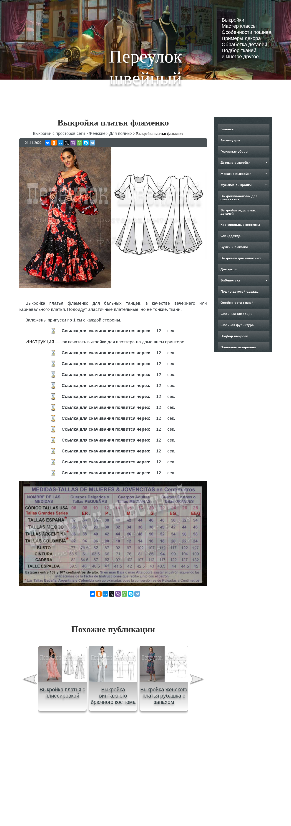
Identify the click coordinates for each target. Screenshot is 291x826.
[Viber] (73, 143)
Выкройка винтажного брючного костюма (113, 696)
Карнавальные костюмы (240, 224)
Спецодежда (231, 236)
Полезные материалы (238, 347)
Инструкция (39, 341)
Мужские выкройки (236, 185)
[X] (67, 143)
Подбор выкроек (234, 336)
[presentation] (29, 680)
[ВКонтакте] (47, 143)
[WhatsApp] (79, 143)
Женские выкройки (236, 174)
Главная (227, 129)
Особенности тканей (237, 302)
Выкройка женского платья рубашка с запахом (163, 696)
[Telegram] (92, 143)
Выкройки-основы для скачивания (239, 197)
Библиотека (230, 280)
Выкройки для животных (241, 258)
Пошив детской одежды (240, 291)
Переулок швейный (145, 67)
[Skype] (86, 143)
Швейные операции (237, 314)
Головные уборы (234, 151)
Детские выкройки (236, 162)
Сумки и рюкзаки (234, 247)
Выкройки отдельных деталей (238, 211)
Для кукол (229, 269)
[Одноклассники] (54, 143)
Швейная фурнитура (237, 325)
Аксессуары (230, 140)
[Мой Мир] (60, 143)
